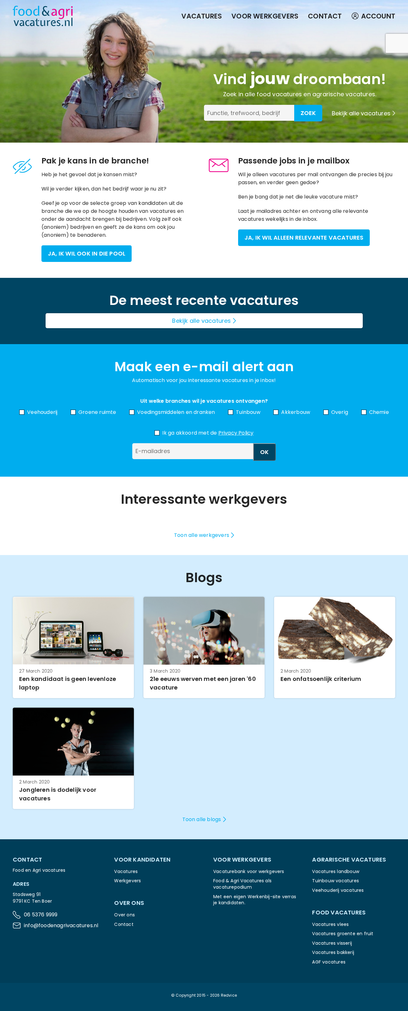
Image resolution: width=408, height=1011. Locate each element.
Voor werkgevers (264, 16)
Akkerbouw (295, 412)
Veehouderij (42, 412)
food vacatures (279, 94)
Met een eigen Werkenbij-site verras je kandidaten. (254, 899)
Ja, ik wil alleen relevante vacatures (303, 238)
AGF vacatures (329, 962)
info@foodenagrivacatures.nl (61, 925)
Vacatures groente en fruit (342, 933)
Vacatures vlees (330, 924)
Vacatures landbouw (335, 871)
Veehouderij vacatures (338, 890)
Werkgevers (127, 880)
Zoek (308, 113)
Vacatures (201, 16)
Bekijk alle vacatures (361, 113)
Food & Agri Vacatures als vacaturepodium (242, 883)
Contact (325, 16)
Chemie (379, 412)
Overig (339, 412)
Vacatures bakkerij (333, 952)
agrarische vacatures (343, 94)
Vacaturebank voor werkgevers (248, 871)
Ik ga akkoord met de (207, 433)
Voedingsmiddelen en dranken (176, 412)
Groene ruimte (97, 412)
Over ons (124, 915)
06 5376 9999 (40, 914)
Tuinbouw (248, 412)
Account (378, 16)
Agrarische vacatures (349, 859)
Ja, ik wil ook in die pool (86, 253)
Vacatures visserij (332, 943)
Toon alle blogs (201, 819)
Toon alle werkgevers (201, 535)
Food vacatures (339, 912)
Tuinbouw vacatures (335, 880)
